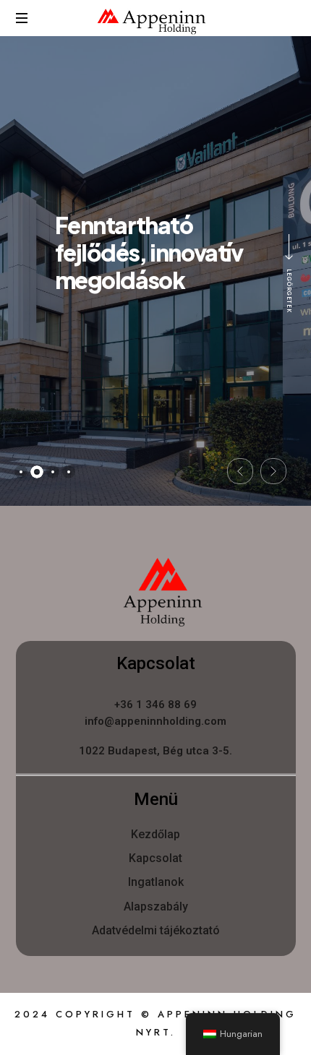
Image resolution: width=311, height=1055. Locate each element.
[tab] (20, 471)
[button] (240, 471)
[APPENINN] (151, 22)
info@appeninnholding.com (155, 721)
